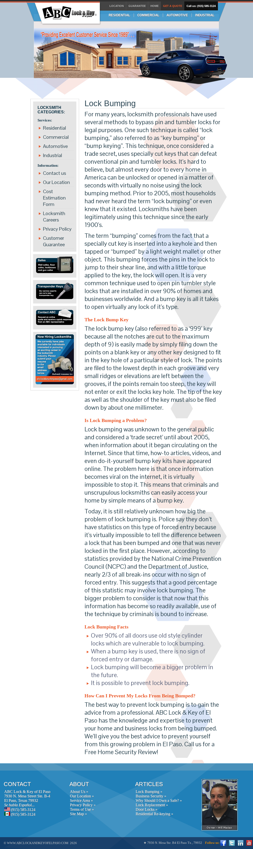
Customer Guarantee (54, 241)
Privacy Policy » (83, 805)
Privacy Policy (57, 229)
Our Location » (82, 796)
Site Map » (78, 814)
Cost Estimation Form (54, 197)
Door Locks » (146, 809)
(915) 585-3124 (23, 810)
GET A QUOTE (172, 5)
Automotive (55, 146)
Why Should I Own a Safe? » (159, 800)
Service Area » (81, 800)
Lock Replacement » (152, 805)
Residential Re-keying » (154, 814)
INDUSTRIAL (204, 15)
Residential (54, 128)
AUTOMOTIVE (177, 15)
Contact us (54, 173)
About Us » (79, 791)
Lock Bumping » (149, 791)
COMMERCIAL (148, 15)
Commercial (56, 137)
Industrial (52, 155)
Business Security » (151, 796)
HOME (154, 5)
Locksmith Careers (54, 216)
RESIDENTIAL (119, 15)
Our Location (56, 182)
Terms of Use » (82, 809)
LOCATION (116, 5)
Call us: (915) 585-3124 (201, 5)
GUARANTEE (137, 5)
